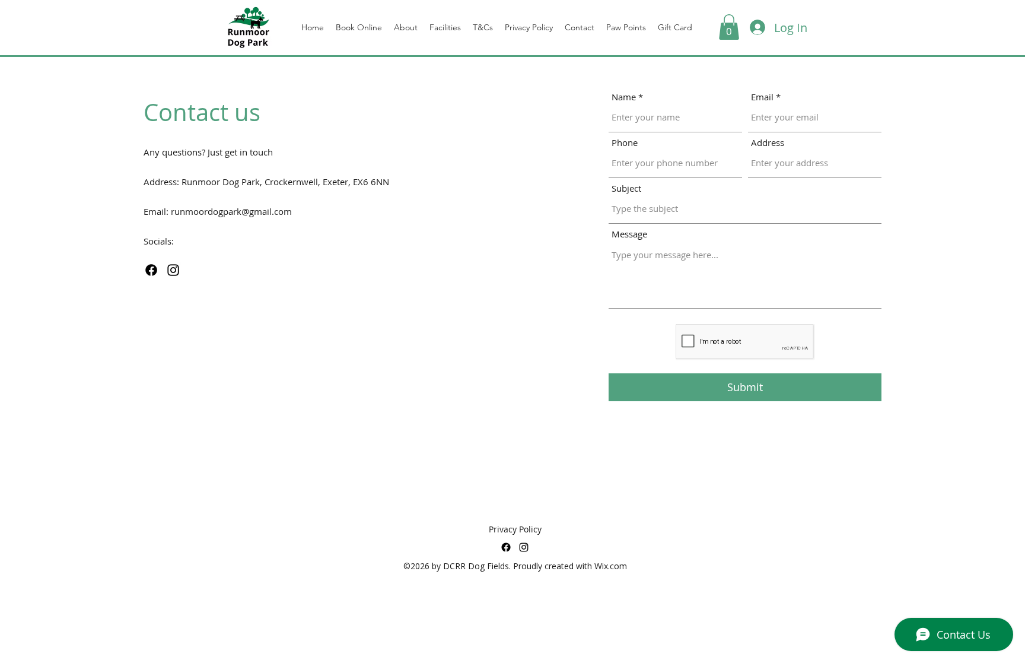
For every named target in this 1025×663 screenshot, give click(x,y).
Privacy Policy (515, 529)
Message (629, 234)
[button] (729, 27)
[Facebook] (151, 270)
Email (762, 97)
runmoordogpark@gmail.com (231, 211)
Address (767, 142)
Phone (625, 142)
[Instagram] (173, 270)
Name (624, 97)
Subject (626, 188)
